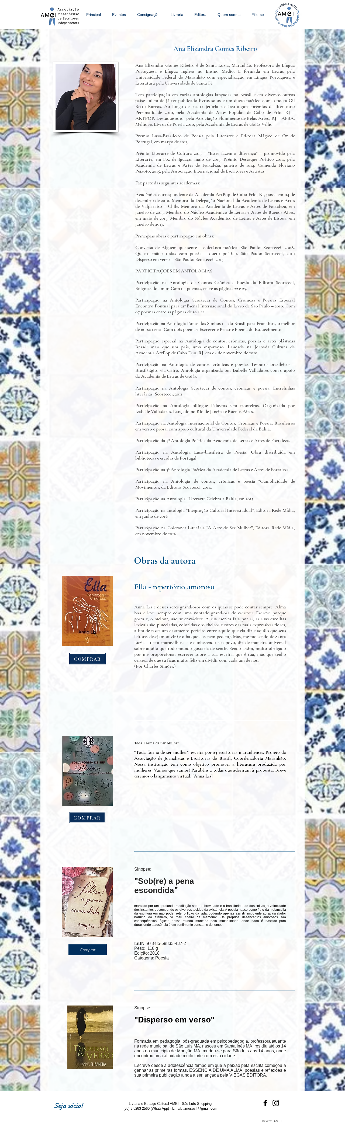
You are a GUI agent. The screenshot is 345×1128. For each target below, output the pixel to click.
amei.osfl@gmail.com (200, 1108)
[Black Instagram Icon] (275, 1103)
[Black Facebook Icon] (265, 1103)
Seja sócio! (69, 1106)
